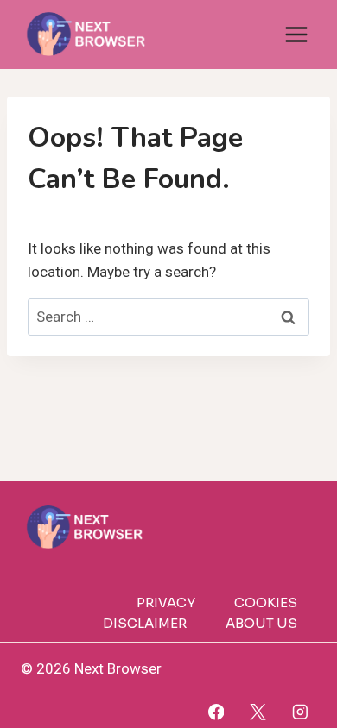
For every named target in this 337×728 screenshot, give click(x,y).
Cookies (265, 602)
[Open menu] (296, 34)
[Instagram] (300, 712)
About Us (261, 623)
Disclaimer (145, 623)
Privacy (166, 602)
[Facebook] (216, 712)
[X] (258, 712)
